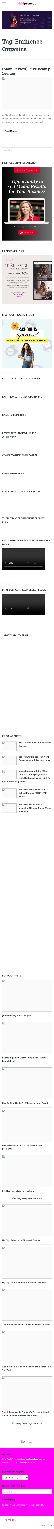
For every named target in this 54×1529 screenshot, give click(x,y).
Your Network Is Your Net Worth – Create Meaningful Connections (35, 758)
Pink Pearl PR (8, 1459)
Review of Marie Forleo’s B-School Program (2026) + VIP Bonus (33, 793)
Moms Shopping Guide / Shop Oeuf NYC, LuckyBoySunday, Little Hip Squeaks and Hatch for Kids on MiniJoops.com (26, 776)
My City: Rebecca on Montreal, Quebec (21, 1240)
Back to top (46, 1525)
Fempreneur (10, 1520)
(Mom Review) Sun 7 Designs (16, 1015)
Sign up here (7, 1508)
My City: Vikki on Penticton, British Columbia (24, 1282)
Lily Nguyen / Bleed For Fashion (18, 1190)
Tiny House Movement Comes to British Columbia (26, 1324)
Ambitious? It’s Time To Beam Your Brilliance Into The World (26, 1368)
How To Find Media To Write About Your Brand (25, 1103)
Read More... (11, 131)
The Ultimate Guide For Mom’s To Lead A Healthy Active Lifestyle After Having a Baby (26, 1414)
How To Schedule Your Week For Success (35, 744)
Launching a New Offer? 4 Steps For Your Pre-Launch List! (24, 1059)
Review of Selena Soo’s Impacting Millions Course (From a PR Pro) (35, 808)
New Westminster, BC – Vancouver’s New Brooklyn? (22, 1147)
